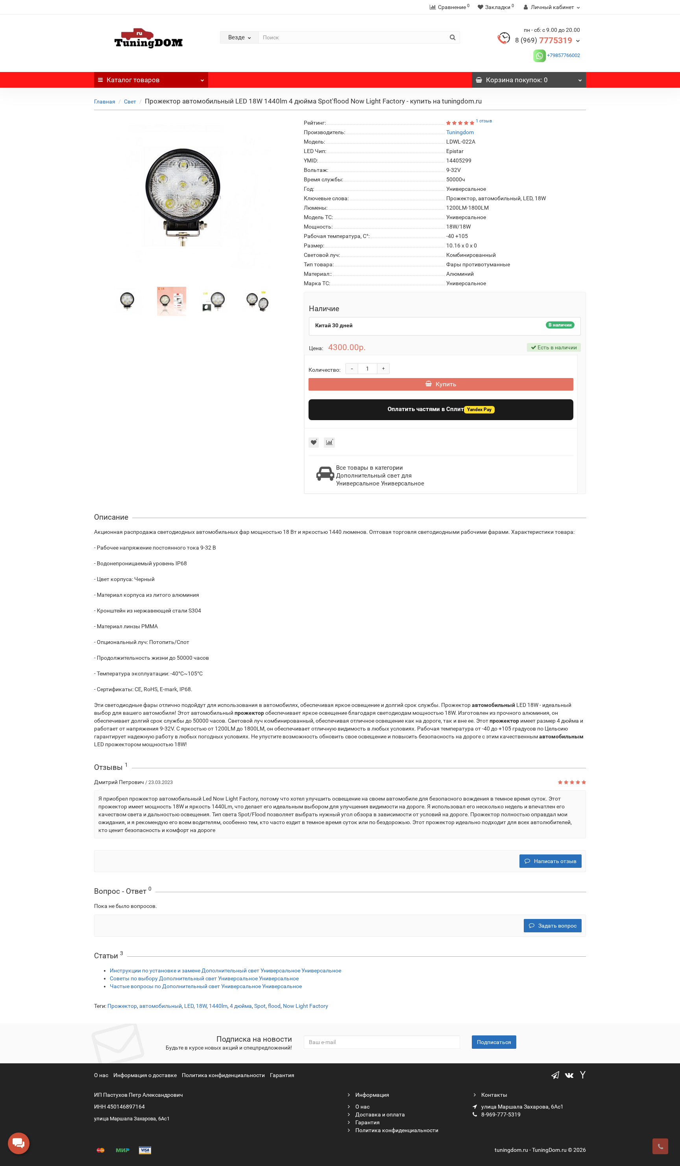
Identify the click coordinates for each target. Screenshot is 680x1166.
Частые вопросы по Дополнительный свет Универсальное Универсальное (206, 986)
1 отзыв (484, 121)
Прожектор (122, 1006)
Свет (130, 101)
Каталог (133, 80)
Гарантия (282, 1075)
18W (201, 1006)
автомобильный (160, 1006)
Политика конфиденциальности (223, 1075)
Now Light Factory (305, 1006)
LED (189, 1006)
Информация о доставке (145, 1075)
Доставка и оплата (379, 1114)
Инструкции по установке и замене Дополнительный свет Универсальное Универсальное (225, 970)
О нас (101, 1075)
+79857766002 (563, 55)
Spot (260, 1006)
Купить (446, 384)
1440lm (218, 1006)
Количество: (324, 370)
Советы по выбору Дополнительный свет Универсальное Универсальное (204, 978)
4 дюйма (241, 1006)
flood (274, 1006)
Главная (104, 101)
